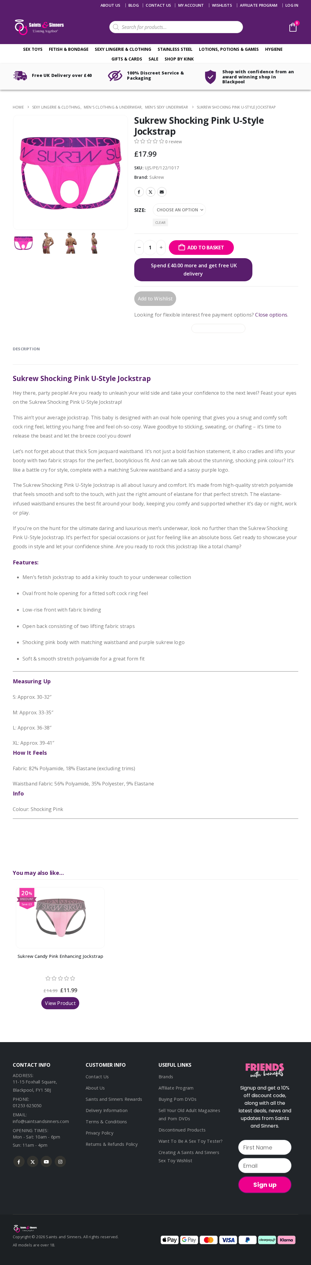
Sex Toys (33, 49)
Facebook (139, 192)
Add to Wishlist (155, 298)
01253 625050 (27, 1105)
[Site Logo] (38, 27)
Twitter (151, 192)
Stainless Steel (175, 49)
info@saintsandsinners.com (41, 1121)
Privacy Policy (99, 1133)
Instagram (60, 1161)
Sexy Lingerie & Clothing (123, 49)
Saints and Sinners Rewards (114, 1099)
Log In (291, 5)
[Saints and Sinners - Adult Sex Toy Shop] (25, 1228)
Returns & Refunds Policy (112, 1144)
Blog (133, 5)
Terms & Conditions (106, 1122)
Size (139, 210)
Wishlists (222, 5)
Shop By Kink (179, 59)
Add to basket (205, 247)
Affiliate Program (258, 5)
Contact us (158, 5)
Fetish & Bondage (68, 49)
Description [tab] (26, 349)
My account (191, 5)
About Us (111, 5)
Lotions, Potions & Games (229, 49)
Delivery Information (107, 1110)
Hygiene (273, 49)
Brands (166, 1077)
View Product (60, 1003)
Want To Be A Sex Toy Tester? (191, 1141)
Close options (271, 314)
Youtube (46, 1161)
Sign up (265, 1184)
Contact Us (97, 1077)
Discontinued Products (182, 1130)
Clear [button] (160, 222)
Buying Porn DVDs (178, 1099)
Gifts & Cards (126, 59)
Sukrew (156, 177)
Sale (153, 59)
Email (162, 192)
